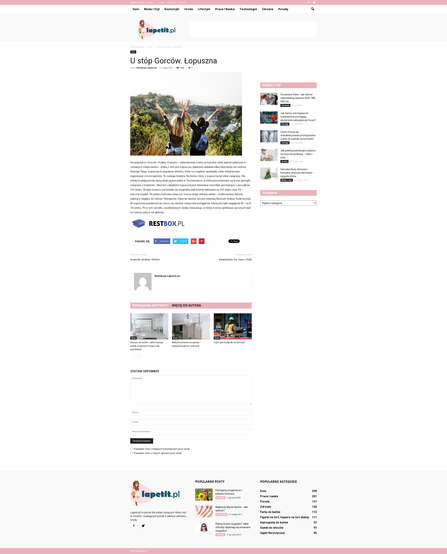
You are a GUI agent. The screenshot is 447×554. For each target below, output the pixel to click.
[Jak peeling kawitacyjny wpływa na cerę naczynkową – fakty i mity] (269, 155)
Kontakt (182, 2)
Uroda (188, 9)
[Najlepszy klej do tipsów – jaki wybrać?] (204, 511)
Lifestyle (204, 9)
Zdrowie (267, 9)
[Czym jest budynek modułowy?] (233, 326)
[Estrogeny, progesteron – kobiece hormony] (204, 495)
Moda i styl (152, 9)
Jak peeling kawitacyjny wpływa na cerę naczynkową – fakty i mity (298, 154)
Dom (136, 9)
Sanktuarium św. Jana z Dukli (235, 259)
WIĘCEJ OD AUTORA (186, 305)
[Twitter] (314, 2)
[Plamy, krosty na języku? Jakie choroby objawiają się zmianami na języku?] (204, 528)
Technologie (248, 9)
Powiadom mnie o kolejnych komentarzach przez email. (162, 449)
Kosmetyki (171, 9)
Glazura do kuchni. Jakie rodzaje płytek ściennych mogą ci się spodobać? (146, 346)
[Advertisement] (253, 29)
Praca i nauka (225, 9)
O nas (161, 2)
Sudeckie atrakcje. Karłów (145, 259)
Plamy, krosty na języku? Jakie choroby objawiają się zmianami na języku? (233, 527)
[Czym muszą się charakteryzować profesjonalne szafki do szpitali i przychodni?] (269, 136)
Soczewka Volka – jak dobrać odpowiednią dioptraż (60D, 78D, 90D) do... (298, 98)
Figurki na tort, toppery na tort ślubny (284, 517)
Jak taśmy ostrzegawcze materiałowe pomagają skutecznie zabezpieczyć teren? (298, 117)
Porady (283, 9)
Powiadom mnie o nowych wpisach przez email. (158, 453)
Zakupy (284, 142)
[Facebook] (308, 2)
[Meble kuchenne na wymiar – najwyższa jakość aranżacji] (191, 326)
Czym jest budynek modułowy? (229, 342)
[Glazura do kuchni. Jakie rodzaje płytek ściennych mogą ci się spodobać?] (149, 326)
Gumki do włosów (271, 527)
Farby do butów (270, 512)
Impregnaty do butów (274, 522)
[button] (312, 9)
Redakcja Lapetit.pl (147, 67)
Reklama (171, 2)
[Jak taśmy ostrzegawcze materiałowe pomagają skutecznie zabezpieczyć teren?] (269, 117)
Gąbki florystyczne (272, 533)
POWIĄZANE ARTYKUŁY (150, 305)
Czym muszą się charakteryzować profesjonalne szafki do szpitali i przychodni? (298, 135)
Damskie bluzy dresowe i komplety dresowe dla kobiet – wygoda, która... (297, 173)
